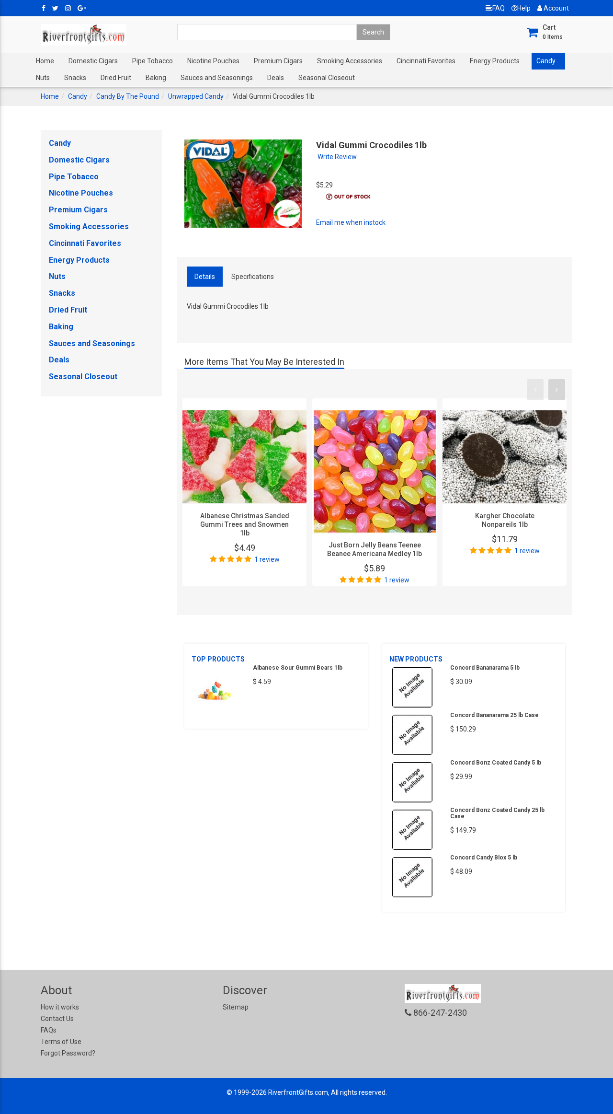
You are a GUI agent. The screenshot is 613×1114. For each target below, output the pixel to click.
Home (45, 61)
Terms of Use (61, 1041)
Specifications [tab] (252, 276)
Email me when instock (351, 222)
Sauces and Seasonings (217, 77)
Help (524, 8)
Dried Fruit (116, 77)
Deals (275, 77)
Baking (156, 77)
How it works (60, 1007)
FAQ (498, 8)
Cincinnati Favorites (426, 61)
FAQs (49, 1030)
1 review (267, 559)
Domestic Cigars (93, 61)
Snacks (75, 77)
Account (555, 8)
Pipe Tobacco (152, 61)
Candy (546, 61)
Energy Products (495, 61)
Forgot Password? (68, 1053)
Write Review (337, 157)
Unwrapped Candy (196, 96)
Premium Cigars (278, 61)
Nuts (43, 77)
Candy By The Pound (127, 96)
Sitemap (236, 1007)
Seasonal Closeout (326, 77)
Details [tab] (204, 276)
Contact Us (57, 1018)
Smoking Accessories (349, 61)
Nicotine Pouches (213, 61)
